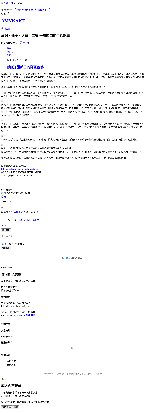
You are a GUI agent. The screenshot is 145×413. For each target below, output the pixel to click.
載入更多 (6, 230)
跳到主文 (5, 28)
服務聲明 (99, 374)
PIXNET (51, 374)
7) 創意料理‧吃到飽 (29, 220)
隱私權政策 (88, 374)
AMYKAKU (13, 20)
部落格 (10, 52)
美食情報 (24, 42)
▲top (3, 225)
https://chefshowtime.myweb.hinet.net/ (19, 169)
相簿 (9, 48)
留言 (23, 212)
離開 (16, 407)
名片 (9, 55)
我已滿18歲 (7, 407)
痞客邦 (17, 212)
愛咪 (3, 196)
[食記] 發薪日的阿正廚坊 (25, 67)
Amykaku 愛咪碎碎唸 (24, 315)
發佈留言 (6, 248)
